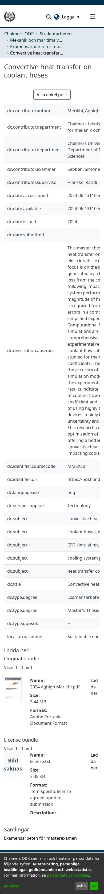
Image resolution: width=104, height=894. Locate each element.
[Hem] (9, 16)
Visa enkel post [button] (52, 95)
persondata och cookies (68, 875)
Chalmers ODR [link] (19, 34)
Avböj (82, 885)
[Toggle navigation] (92, 17)
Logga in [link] (71, 17)
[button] (48, 17)
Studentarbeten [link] (56, 34)
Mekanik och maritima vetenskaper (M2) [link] (36, 40)
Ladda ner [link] (94, 686)
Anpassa (11, 885)
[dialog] (52, 873)
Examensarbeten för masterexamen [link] (36, 46)
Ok (94, 885)
